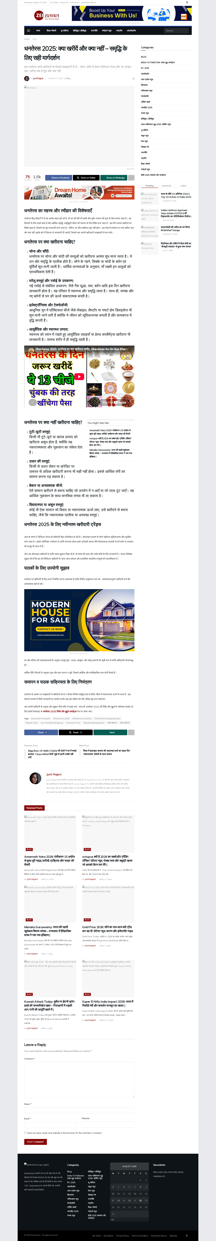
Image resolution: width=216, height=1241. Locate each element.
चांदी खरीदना (112, 723)
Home (27, 39)
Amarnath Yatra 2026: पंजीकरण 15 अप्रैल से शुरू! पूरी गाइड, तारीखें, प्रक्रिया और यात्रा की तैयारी (49, 860)
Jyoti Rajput (38, 78)
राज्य (38, 30)
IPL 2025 (145, 68)
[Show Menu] (28, 31)
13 (129, 1194)
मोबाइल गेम (145, 146)
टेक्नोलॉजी (145, 96)
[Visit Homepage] (46, 15)
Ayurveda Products (40, 718)
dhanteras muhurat (82, 718)
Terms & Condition (140, 1236)
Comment (29, 1058)
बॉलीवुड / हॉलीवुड (79, 30)
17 (113, 1200)
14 (135, 1194)
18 (118, 1200)
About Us (64, 2)
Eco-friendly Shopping (52, 723)
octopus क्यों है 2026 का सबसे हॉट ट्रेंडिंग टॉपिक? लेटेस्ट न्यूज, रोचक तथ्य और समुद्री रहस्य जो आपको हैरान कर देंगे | (110, 441)
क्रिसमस (144, 85)
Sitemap (173, 1236)
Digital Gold (32, 723)
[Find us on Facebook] (183, 2)
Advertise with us (88, 2)
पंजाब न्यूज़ (145, 113)
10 (113, 1194)
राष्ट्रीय (119, 30)
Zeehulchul (29, 1173)
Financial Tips (73, 723)
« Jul (112, 1219)
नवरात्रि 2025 (146, 107)
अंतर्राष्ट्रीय (131, 30)
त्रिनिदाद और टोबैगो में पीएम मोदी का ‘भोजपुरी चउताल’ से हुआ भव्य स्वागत (176, 245)
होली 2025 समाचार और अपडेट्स (153, 175)
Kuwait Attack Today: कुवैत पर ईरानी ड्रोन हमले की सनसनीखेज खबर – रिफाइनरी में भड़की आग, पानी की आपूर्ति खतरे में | (49, 1005)
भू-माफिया (64, 30)
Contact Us (74, 2)
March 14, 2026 (106, 1020)
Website (85, 1118)
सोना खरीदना (125, 723)
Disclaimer (108, 1236)
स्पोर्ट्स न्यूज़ (107, 30)
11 (118, 1194)
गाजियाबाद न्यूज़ (146, 90)
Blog (35, 39)
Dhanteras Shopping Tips (107, 718)
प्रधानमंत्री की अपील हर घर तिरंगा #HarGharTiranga (175, 229)
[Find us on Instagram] (191, 2)
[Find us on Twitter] (187, 2)
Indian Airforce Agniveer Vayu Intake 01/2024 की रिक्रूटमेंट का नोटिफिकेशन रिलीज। (176, 213)
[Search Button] (186, 30)
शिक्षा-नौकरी (51, 30)
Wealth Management (94, 723)
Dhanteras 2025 (61, 718)
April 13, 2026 (47, 879)
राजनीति (94, 30)
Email (27, 1118)
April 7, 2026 (46, 954)
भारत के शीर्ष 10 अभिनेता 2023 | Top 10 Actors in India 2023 (176, 195)
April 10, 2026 (105, 879)
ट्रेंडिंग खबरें (145, 102)
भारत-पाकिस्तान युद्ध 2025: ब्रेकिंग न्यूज (156, 124)
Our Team (54, 2)
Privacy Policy (122, 1236)
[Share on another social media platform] (131, 178)
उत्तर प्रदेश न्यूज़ (147, 79)
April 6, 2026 (104, 946)
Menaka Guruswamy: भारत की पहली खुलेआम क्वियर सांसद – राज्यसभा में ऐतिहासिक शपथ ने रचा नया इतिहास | (110, 453)
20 (129, 1200)
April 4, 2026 (46, 1028)
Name (28, 1104)
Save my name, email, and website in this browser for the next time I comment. (64, 1133)
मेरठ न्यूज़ (144, 141)
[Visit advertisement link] (132, 13)
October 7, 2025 (55, 78)
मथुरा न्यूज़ (145, 135)
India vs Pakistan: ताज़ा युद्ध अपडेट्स (158, 62)
